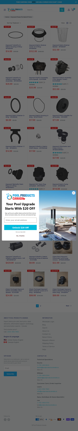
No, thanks (20, 236)
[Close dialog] (73, 193)
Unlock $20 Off (20, 227)
